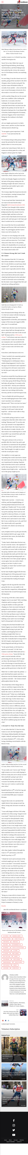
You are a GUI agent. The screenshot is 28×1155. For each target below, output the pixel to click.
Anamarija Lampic (16, 936)
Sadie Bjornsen (16, 959)
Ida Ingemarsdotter (16, 944)
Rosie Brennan (6, 959)
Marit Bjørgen (15, 953)
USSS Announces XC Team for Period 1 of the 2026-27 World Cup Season (13, 1099)
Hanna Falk (15, 941)
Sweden (15, 965)
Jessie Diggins (6, 950)
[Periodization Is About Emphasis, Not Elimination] (14, 1049)
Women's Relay (15, 968)
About (10, 1140)
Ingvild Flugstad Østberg (18, 947)
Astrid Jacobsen (7, 938)
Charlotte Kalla (18, 938)
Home (5, 1140)
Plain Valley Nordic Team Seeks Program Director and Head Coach (13, 1074)
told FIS (3, 134)
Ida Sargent (5, 947)
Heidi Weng (5, 944)
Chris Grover (6, 941)
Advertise (22, 1140)
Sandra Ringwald (7, 962)
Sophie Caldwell (18, 962)
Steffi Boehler (6, 965)
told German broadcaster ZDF (16, 205)
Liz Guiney (15, 950)
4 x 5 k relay (5, 936)
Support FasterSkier (10, 1141)
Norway (16, 956)
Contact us (19, 1141)
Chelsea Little (4, 23)
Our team (16, 1140)
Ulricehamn (5, 968)
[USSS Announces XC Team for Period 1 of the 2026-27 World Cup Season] (14, 1094)
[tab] (3, 1020)
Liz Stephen (5, 953)
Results (3, 906)
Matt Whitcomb (6, 956)
